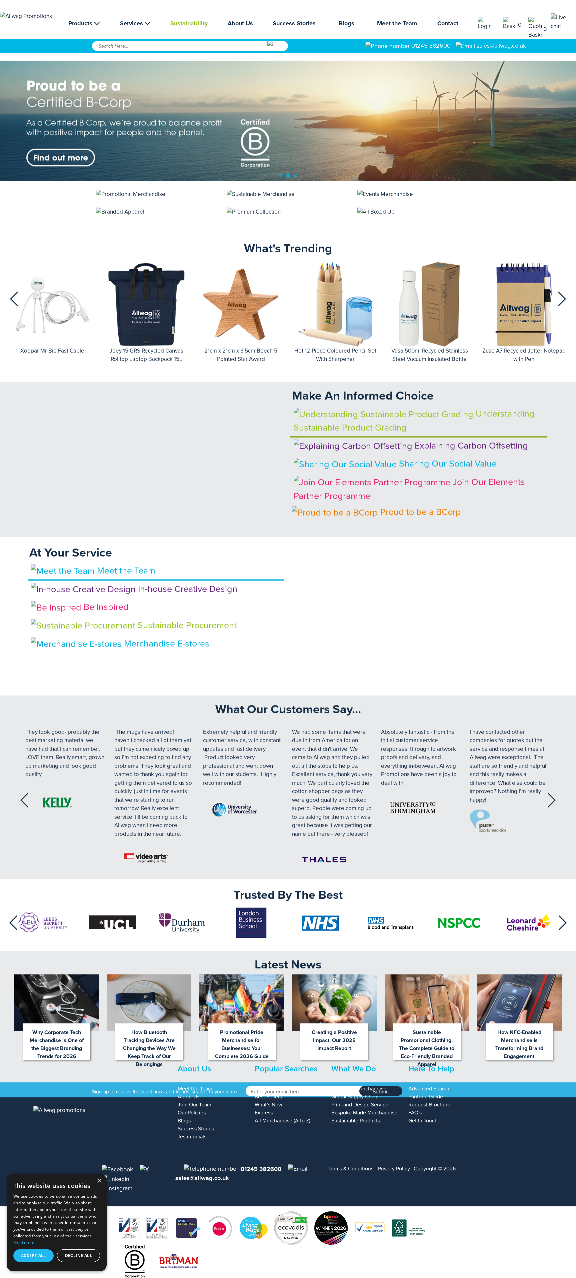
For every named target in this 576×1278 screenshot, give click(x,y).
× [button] (99, 1180)
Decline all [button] (78, 1255)
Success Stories (294, 23)
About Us (240, 23)
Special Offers (271, 1088)
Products (81, 23)
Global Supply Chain (355, 1096)
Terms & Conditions (350, 1168)
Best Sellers (268, 1096)
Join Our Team (194, 1104)
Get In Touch (423, 1120)
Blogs (346, 23)
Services (132, 23)
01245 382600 (430, 45)
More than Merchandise (358, 1088)
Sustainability (189, 23)
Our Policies (192, 1112)
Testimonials (192, 1136)
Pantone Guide (425, 1096)
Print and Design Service (359, 1104)
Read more (24, 1242)
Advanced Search (428, 1088)
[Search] (277, 48)
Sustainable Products (355, 1120)
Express (264, 1112)
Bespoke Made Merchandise (364, 1112)
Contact (447, 23)
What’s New (268, 1104)
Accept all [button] (33, 1255)
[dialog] (57, 1222)
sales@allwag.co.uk (501, 45)
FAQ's (415, 1112)
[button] (14, 299)
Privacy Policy (394, 1168)
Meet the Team (397, 23)
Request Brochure (429, 1104)
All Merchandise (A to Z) (282, 1120)
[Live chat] (563, 21)
